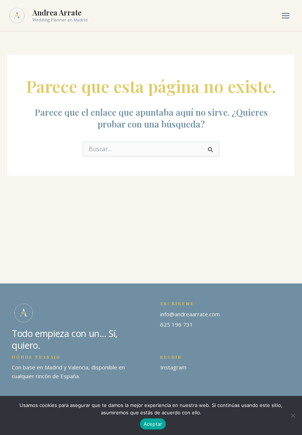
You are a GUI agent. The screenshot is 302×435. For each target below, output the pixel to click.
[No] (292, 415)
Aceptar (153, 424)
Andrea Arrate (56, 12)
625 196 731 (176, 324)
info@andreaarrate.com (190, 314)
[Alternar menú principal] (286, 16)
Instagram (173, 367)
